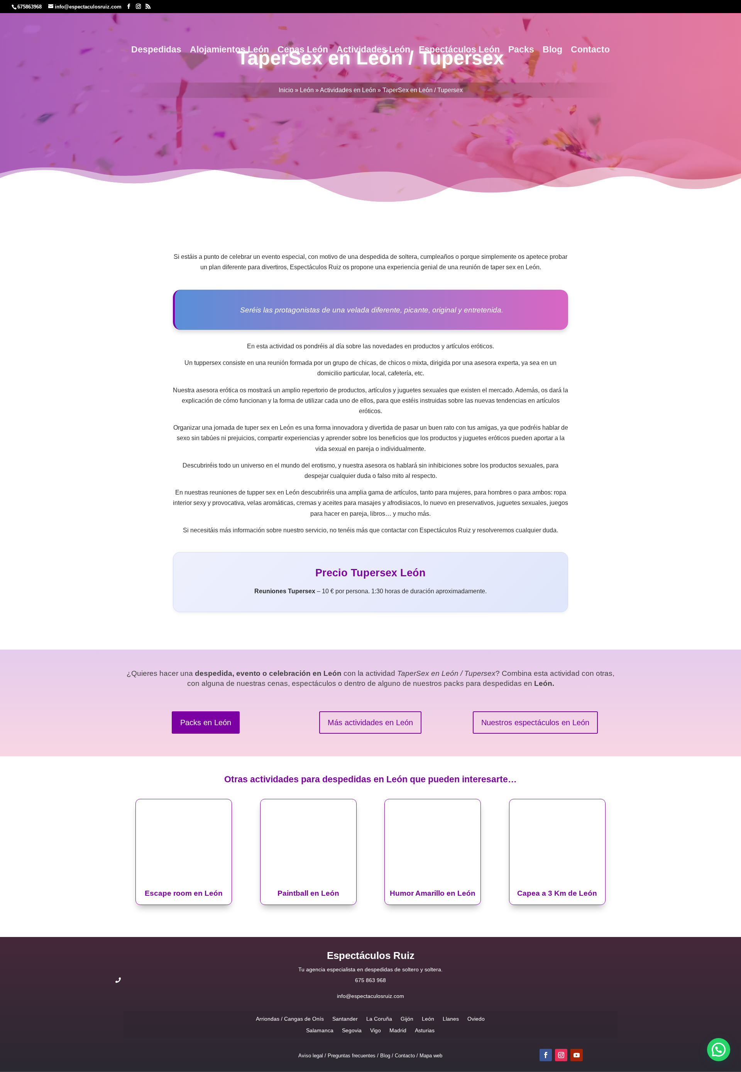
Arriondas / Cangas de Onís (290, 1018)
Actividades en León (348, 90)
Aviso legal (310, 1055)
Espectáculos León (459, 50)
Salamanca (319, 1030)
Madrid (397, 1030)
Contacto (590, 50)
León (307, 90)
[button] (718, 1049)
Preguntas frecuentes (352, 1055)
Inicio (286, 90)
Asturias (425, 1030)
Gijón (407, 1018)
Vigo (375, 1030)
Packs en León (205, 722)
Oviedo (476, 1018)
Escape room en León (184, 893)
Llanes (451, 1018)
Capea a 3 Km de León (557, 893)
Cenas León (302, 50)
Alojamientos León (229, 50)
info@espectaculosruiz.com (370, 996)
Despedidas (156, 50)
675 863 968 (370, 980)
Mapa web (431, 1055)
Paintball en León (308, 893)
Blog (552, 50)
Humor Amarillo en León (432, 893)
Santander (345, 1018)
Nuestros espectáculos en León (535, 722)
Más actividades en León (370, 722)
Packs (521, 50)
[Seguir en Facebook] (546, 1055)
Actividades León (373, 50)
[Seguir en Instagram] (561, 1055)
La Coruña (379, 1018)
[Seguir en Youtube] (576, 1055)
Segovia (352, 1030)
